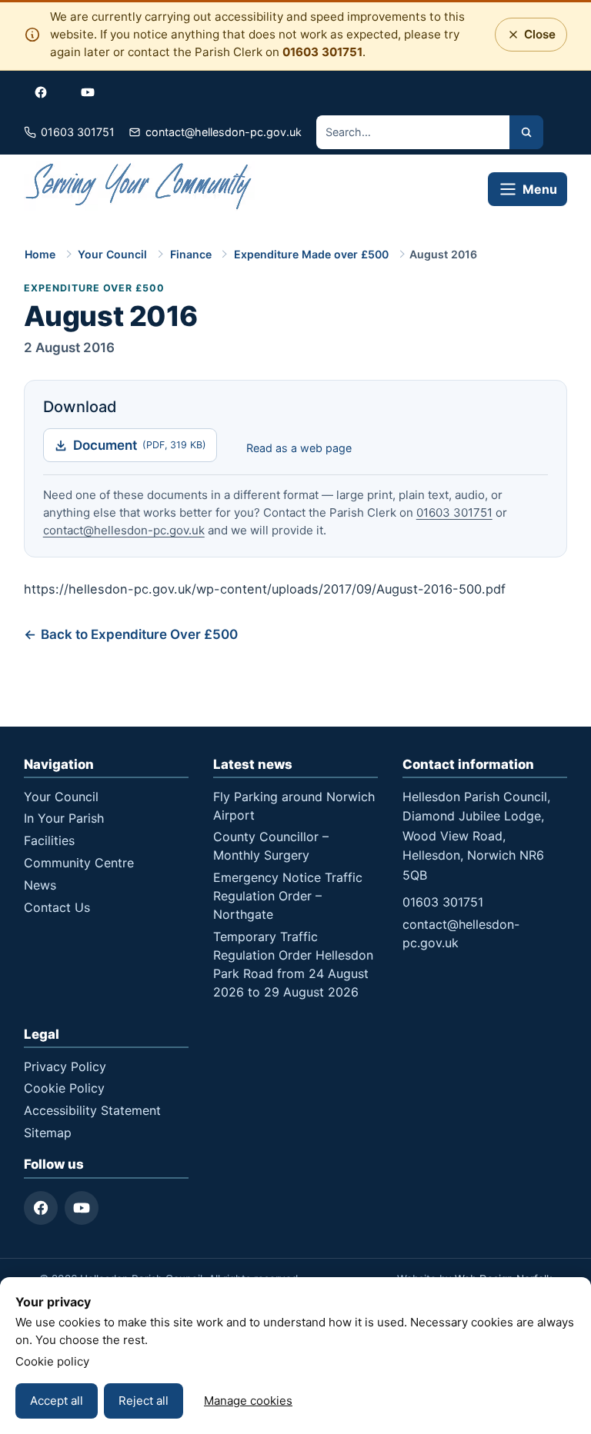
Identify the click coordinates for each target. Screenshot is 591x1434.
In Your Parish (64, 818)
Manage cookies (248, 1400)
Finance (191, 254)
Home (40, 254)
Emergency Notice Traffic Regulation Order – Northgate (287, 896)
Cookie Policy (64, 1088)
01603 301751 (322, 52)
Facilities (49, 840)
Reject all (144, 1400)
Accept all (56, 1400)
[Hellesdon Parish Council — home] (139, 188)
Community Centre (79, 862)
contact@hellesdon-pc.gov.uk (124, 530)
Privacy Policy (65, 1066)
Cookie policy (52, 1361)
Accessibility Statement (92, 1110)
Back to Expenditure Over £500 (139, 634)
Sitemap (48, 1132)
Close (536, 38)
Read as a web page (299, 447)
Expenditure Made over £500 (311, 254)
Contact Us (57, 907)
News (40, 885)
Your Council (112, 254)
